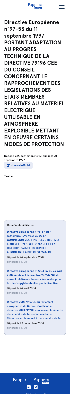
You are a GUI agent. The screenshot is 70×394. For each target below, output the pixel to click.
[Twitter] (36, 387)
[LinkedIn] (29, 387)
